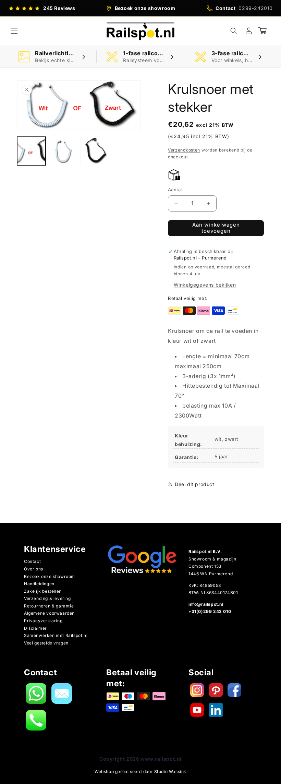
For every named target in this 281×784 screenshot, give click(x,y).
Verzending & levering (47, 598)
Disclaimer (35, 628)
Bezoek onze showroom (49, 576)
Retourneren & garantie (49, 605)
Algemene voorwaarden (49, 613)
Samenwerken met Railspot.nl (55, 635)
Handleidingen (39, 583)
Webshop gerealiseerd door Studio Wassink (140, 771)
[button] (14, 30)
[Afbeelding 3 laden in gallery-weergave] (95, 151)
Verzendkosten (184, 150)
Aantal (175, 189)
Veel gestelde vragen (46, 643)
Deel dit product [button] (195, 484)
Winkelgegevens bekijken (205, 285)
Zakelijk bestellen (43, 591)
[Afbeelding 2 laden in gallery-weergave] (63, 151)
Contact (32, 561)
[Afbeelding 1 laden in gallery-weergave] (31, 151)
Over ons (33, 568)
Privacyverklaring (43, 620)
